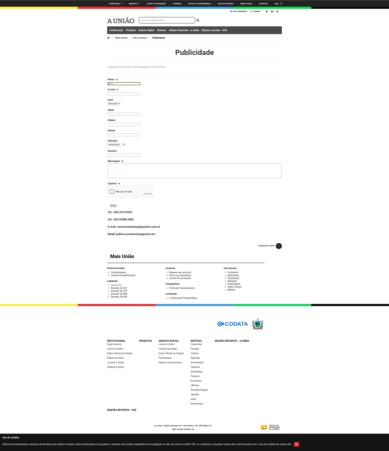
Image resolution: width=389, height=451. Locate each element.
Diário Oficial (246, 4)
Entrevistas (197, 371)
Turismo (195, 376)
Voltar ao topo (266, 246)
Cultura (194, 353)
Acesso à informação (156, 4)
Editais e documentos (170, 362)
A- (267, 11)
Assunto (112, 150)
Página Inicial (108, 37)
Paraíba (195, 348)
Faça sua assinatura (180, 275)
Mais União (121, 37)
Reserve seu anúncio (180, 272)
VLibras (256, 11)
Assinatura (233, 275)
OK (296, 444)
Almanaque (197, 403)
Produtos (131, 30)
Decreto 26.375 (119, 291)
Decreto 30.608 (119, 293)
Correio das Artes (168, 348)
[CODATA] (232, 324)
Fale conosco (140, 37)
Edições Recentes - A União (184, 30)
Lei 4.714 (116, 285)
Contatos (263, 4)
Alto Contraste (240, 11)
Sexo (110, 99)
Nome (111, 79)
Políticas (195, 367)
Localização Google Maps (183, 298)
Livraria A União (115, 362)
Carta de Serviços (226, 4)
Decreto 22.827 (119, 288)
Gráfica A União (115, 367)
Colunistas (196, 344)
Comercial (232, 272)
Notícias (161, 30)
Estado (111, 130)
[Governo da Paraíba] (266, 329)
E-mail (111, 89)
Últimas (195, 385)
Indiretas (133, 4)
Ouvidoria (177, 4)
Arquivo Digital (146, 30)
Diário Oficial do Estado (119, 353)
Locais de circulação (180, 278)
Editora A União (115, 357)
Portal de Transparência (182, 288)
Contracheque (118, 272)
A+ (272, 11)
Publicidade (233, 284)
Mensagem (114, 161)
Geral (193, 399)
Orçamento (233, 278)
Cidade (111, 120)
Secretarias (114, 4)
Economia (196, 380)
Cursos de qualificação (123, 275)
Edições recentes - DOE (214, 30)
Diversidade (197, 362)
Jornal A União (115, 348)
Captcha (112, 183)
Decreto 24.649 (119, 296)
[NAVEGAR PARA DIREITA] (281, 3)
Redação (232, 281)
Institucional (116, 30)
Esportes (195, 357)
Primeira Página (199, 389)
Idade (111, 110)
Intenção (112, 140)
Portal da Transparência (199, 4)
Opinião (195, 394)
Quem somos (114, 344)
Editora (231, 289)
